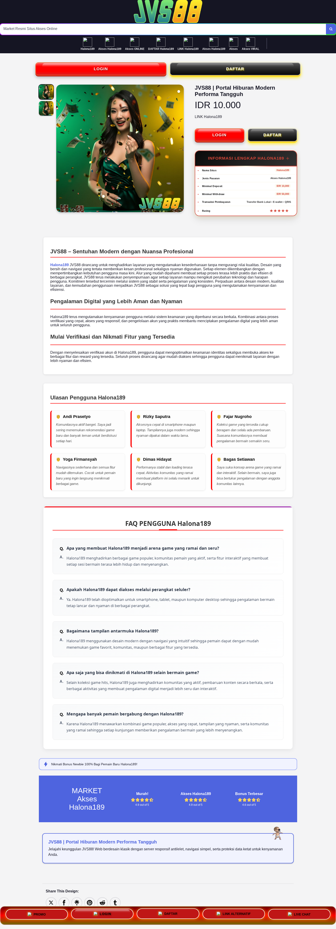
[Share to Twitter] (51, 902)
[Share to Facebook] (64, 902)
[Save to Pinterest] (89, 902)
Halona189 (59, 265)
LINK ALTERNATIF (237, 915)
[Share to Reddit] (102, 902)
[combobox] (163, 29)
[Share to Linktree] (76, 902)
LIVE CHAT (302, 915)
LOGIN (101, 69)
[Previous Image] (60, 149)
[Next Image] (180, 149)
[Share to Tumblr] (115, 902)
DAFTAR (235, 69)
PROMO (40, 914)
